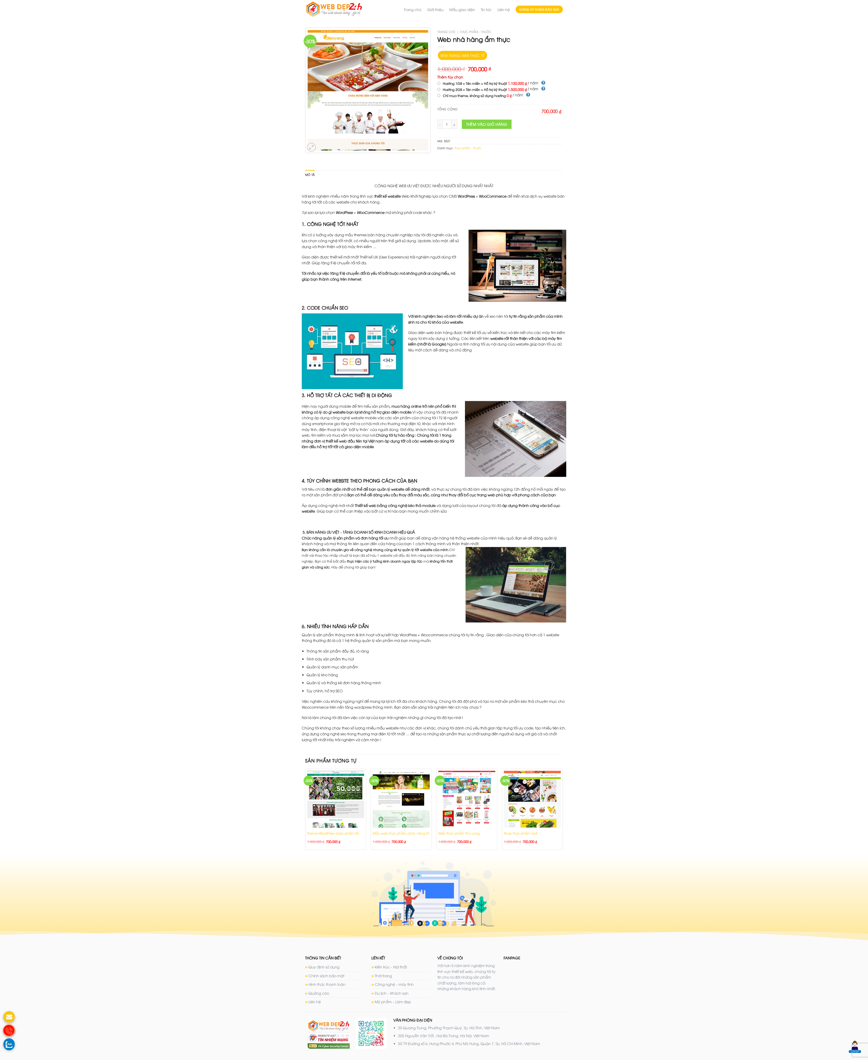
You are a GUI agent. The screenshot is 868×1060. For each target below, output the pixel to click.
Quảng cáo (319, 993)
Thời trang (383, 975)
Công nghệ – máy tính (394, 984)
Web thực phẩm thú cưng (459, 833)
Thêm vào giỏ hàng (486, 124)
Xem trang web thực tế (462, 55)
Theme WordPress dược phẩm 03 (333, 833)
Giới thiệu (435, 9)
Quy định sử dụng (324, 966)
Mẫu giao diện (462, 9)
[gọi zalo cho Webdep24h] (9, 1044)
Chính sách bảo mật (326, 975)
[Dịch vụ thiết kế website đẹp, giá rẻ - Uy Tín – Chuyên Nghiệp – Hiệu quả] (342, 9)
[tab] (310, 174)
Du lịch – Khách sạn (391, 993)
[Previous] (305, 811)
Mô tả (310, 175)
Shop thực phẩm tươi (520, 833)
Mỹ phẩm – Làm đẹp (393, 1001)
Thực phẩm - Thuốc (475, 31)
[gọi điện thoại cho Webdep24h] (9, 1030)
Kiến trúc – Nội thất (391, 966)
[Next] (562, 811)
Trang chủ (412, 9)
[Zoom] (311, 147)
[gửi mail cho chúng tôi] (9, 1016)
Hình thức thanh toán (327, 984)
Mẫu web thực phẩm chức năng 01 (401, 833)
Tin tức (486, 9)
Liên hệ (504, 9)
